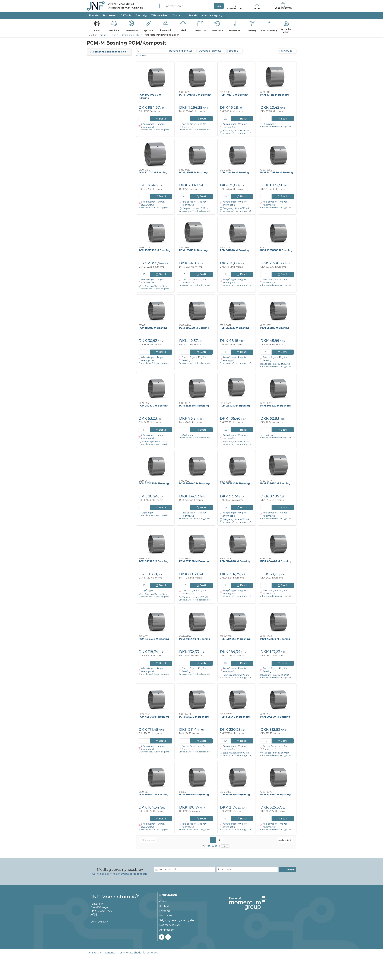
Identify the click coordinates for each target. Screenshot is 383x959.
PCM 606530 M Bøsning (235, 794)
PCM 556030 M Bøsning (153, 794)
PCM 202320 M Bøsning (194, 327)
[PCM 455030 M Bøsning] (277, 620)
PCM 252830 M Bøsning (194, 405)
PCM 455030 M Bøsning (275, 639)
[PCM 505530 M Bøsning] (196, 698)
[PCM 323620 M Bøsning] (236, 465)
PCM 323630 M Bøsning (275, 483)
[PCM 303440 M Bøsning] (196, 465)
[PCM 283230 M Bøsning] (236, 387)
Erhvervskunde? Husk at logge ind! (154, 130)
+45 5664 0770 (103, 910)
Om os (163, 901)
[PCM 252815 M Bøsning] (277, 309)
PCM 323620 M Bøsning (235, 483)
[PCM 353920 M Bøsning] (155, 542)
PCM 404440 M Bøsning (194, 639)
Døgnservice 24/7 (169, 925)
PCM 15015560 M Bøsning (154, 250)
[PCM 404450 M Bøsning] (236, 620)
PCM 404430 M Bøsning (154, 639)
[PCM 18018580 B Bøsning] (277, 231)
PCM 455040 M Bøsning (154, 716)
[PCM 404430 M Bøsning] (155, 620)
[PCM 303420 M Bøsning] (277, 387)
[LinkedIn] (168, 937)
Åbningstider (167, 929)
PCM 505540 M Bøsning (235, 716)
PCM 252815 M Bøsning (274, 327)
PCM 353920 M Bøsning (153, 561)
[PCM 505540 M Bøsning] (236, 698)
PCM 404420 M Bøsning (275, 561)
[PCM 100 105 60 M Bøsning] (155, 76)
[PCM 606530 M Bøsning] (236, 776)
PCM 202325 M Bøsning (235, 327)
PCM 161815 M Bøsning (193, 250)
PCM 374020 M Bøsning (235, 561)
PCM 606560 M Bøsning (275, 794)
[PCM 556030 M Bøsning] (155, 776)
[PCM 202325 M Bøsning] (236, 309)
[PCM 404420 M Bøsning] (277, 542)
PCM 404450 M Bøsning (235, 639)
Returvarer (166, 915)
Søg (219, 6)
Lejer (113, 35)
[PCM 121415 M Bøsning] (196, 153)
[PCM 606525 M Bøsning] (196, 776)
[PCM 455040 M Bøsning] (155, 698)
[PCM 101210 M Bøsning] (236, 76)
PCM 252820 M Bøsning (153, 405)
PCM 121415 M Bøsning (193, 172)
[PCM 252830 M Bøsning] (196, 387)
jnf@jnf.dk (97, 914)
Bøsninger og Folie (130, 35)
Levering (164, 910)
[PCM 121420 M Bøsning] (236, 153)
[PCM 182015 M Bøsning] (155, 309)
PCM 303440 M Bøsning (194, 483)
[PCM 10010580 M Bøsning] (196, 76)
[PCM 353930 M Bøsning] (196, 542)
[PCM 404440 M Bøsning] (196, 620)
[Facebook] (161, 937)
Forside (102, 35)
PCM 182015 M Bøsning (153, 327)
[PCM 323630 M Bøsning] (277, 465)
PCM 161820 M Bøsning (234, 250)
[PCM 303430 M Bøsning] (155, 465)
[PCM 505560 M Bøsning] (277, 698)
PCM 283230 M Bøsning (235, 405)
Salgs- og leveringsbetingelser (177, 920)
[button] (178, 15)
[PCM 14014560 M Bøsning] (277, 153)
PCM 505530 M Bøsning (194, 716)
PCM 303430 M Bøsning (154, 483)
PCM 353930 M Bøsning (194, 561)
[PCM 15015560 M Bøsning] (155, 231)
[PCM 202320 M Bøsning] (196, 309)
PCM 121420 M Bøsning (234, 172)
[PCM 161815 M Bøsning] (196, 231)
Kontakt (164, 906)
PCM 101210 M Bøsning (234, 94)
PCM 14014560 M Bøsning (276, 172)
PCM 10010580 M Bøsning (195, 94)
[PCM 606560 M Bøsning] (277, 776)
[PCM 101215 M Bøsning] (277, 76)
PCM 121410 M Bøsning (153, 172)
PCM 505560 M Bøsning (275, 716)
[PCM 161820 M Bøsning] (236, 231)
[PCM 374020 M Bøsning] (236, 542)
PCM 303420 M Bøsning (275, 405)
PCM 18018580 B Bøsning (276, 250)
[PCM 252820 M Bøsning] (155, 387)
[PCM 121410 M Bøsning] (155, 153)
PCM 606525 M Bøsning (194, 794)
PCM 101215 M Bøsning (274, 94)
